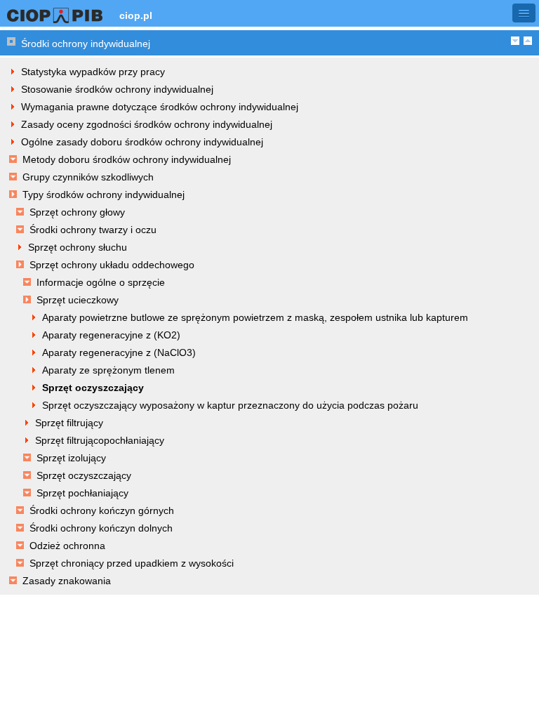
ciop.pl (135, 15)
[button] (523, 13)
